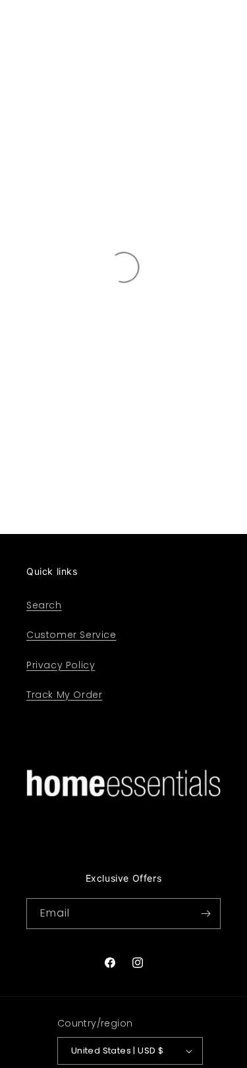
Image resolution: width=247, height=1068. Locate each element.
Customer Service (71, 634)
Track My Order (64, 694)
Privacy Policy (60, 665)
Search (44, 605)
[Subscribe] (205, 913)
